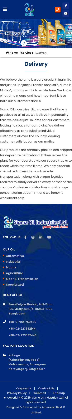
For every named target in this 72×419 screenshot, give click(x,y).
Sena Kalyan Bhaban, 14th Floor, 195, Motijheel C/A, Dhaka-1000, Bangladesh (31, 308)
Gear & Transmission (22, 279)
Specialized (15, 285)
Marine (11, 267)
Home (13, 53)
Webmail (39, 393)
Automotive (15, 256)
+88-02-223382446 (22, 335)
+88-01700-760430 (22, 322)
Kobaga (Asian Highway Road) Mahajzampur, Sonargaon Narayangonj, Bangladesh (27, 362)
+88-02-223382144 (22, 329)
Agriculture (14, 273)
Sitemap (59, 393)
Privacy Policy (16, 393)
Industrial (13, 262)
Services (27, 53)
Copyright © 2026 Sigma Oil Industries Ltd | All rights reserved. (37, 400)
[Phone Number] (57, 9)
